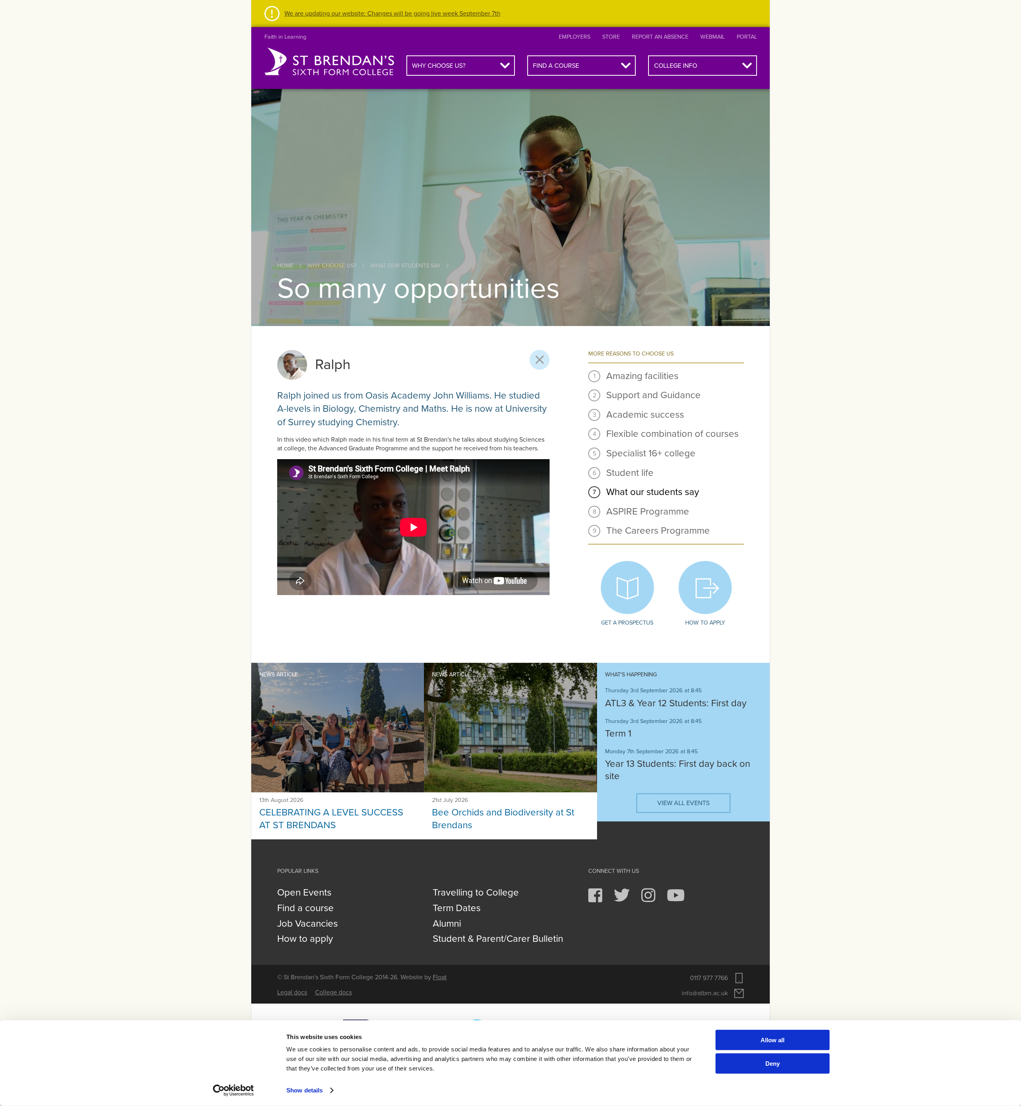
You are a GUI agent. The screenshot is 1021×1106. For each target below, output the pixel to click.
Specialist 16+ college (651, 453)
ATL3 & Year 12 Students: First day (676, 703)
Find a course (556, 66)
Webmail (712, 36)
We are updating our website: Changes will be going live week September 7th (392, 14)
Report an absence (660, 36)
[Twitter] (622, 899)
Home (285, 265)
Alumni (447, 923)
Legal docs (292, 992)
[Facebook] (596, 899)
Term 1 (618, 733)
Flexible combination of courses (672, 434)
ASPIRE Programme (647, 511)
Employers (574, 36)
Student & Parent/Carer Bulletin (498, 939)
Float (440, 977)
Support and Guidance (653, 395)
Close (540, 360)
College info (675, 66)
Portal (747, 36)
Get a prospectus (627, 622)
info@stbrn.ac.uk (705, 993)
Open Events (304, 892)
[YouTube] (676, 899)
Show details (304, 1090)
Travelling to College (476, 892)
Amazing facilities (642, 376)
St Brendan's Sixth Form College (329, 61)
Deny (772, 1063)
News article (278, 674)
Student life (630, 473)
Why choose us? (438, 66)
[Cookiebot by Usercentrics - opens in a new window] (233, 1090)
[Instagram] (649, 899)
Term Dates (457, 908)
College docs (333, 992)
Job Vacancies (307, 923)
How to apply (705, 622)
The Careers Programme (658, 530)
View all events (683, 803)
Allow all (772, 1040)
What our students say (406, 265)
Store (611, 36)
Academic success (645, 414)
